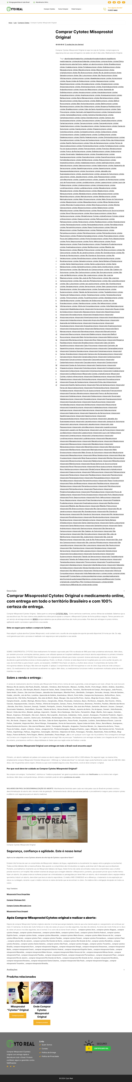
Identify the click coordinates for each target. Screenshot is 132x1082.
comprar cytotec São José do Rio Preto (81, 278)
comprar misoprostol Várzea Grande (80, 568)
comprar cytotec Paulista (73, 230)
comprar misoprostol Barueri (99, 331)
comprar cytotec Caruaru (76, 123)
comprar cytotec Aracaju (75, 92)
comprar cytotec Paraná (109, 222)
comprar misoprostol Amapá (87, 315)
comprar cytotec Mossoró (74, 208)
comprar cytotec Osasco (73, 219)
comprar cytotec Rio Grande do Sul (86, 255)
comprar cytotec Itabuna (75, 165)
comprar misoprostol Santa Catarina (79, 523)
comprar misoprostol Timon (79, 562)
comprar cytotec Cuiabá (76, 135)
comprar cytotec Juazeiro (76, 179)
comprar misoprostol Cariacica (102, 357)
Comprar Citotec (23, 23)
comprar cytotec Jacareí (78, 174)
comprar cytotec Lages (96, 182)
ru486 (71, 585)
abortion (67, 59)
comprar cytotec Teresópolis (104, 295)
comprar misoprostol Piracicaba (86, 492)
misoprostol (101, 579)
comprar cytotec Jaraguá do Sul (99, 174)
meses (78, 579)
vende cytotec (92, 585)
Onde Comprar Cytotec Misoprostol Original (42, 1011)
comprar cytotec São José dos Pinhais (80, 281)
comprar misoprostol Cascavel (87, 360)
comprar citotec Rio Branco (75, 73)
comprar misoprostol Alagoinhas (101, 312)
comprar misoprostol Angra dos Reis (89, 320)
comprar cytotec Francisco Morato (102, 149)
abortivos (93, 59)
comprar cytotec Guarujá (78, 157)
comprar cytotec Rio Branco (98, 250)
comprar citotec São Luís (76, 75)
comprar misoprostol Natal (86, 461)
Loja (15, 23)
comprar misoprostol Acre (88, 309)
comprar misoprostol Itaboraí (77, 410)
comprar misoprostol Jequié (82, 424)
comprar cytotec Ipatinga (98, 163)
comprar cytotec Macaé (95, 188)
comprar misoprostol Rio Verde (105, 514)
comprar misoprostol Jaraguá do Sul (104, 421)
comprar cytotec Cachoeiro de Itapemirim (78, 112)
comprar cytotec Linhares (93, 185)
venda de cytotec (80, 585)
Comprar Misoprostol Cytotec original (89, 374)
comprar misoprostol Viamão (105, 568)
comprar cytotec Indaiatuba (78, 163)
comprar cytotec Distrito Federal (79, 137)
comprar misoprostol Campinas (94, 351)
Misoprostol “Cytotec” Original (18, 1008)
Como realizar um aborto (87, 64)
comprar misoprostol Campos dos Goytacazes (88, 354)
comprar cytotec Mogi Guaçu (90, 205)
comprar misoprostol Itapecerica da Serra (88, 413)
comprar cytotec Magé (93, 191)
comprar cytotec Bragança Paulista (101, 106)
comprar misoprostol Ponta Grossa (78, 495)
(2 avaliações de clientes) (74, 44)
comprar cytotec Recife (83, 247)
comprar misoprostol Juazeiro (99, 427)
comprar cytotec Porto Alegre (107, 239)
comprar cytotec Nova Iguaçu (88, 213)
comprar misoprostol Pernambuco (78, 486)
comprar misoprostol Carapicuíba (78, 357)
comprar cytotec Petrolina (79, 233)
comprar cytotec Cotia (96, 132)
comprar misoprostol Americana (80, 317)
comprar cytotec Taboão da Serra (78, 292)
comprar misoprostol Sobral (100, 551)
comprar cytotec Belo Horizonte (76, 104)
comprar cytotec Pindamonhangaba (77, 236)
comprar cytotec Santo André (95, 267)
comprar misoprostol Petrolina (102, 486)
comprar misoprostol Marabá (86, 444)
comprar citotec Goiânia (99, 67)
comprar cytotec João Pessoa (92, 177)
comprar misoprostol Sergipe (89, 548)
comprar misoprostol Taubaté (105, 556)
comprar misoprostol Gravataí (78, 399)
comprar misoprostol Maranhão (80, 447)
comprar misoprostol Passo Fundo (104, 481)
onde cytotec (70, 582)
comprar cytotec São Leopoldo (107, 281)
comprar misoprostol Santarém (90, 525)
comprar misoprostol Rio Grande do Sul (79, 514)
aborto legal (106, 59)
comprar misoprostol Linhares (86, 435)
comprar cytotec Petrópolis (99, 233)
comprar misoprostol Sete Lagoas (76, 551)
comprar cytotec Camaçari (104, 112)
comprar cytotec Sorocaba (75, 289)
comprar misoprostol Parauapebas (90, 478)
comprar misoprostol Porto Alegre (104, 495)
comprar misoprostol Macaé (99, 438)
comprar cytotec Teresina (83, 295)
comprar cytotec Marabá (75, 194)
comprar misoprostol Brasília (76, 343)
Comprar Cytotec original (95, 216)
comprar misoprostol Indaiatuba (89, 407)
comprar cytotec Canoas (78, 120)
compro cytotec (101, 573)
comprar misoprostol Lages (75, 433)
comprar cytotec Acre (107, 78)
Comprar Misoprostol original (105, 469)
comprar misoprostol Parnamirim (79, 481)
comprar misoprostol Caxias (100, 362)
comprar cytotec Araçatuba (94, 92)
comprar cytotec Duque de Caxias (80, 140)
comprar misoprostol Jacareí (79, 421)
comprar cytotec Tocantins (81, 298)
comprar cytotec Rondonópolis (96, 258)
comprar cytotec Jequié (72, 177)
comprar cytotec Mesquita (80, 202)
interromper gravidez (101, 576)
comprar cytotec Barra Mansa (75, 98)
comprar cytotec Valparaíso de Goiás (82, 300)
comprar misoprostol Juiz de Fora (95, 430)
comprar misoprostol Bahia (88, 329)
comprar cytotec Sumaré (94, 289)
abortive (74, 59)
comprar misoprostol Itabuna (99, 410)
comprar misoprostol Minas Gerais (89, 455)
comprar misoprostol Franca (104, 391)
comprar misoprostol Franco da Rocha (97, 393)
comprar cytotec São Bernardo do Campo (81, 269)
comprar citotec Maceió (75, 70)
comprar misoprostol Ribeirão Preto (97, 506)
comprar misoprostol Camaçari (79, 348)
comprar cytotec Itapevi (95, 168)
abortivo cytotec (83, 59)
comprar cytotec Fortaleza (102, 146)
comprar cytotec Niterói (75, 210)
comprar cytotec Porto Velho (87, 241)
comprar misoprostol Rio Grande (78, 511)
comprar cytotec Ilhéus (94, 160)
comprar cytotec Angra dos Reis (78, 89)
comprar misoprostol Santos (75, 528)
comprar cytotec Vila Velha (94, 303)
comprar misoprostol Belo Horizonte (77, 337)
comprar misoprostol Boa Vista (88, 340)
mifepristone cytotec (89, 579)
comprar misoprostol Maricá (103, 447)
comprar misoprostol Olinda (83, 469)
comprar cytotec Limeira (74, 185)
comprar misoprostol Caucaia (78, 362)
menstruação (71, 579)
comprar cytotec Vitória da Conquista (79, 306)
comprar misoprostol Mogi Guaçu (78, 458)
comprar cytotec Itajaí (92, 165)
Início (10, 23)
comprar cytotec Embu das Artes (105, 140)
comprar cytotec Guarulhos (98, 157)
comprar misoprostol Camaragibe (104, 348)
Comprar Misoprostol (56, 365)
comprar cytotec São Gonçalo (94, 272)
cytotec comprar (113, 573)
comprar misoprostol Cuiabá (107, 371)
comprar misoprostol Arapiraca (103, 326)
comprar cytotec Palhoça (92, 219)
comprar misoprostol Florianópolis (90, 388)
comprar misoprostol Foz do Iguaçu (80, 391)
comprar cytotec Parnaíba (107, 225)
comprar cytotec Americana (78, 87)
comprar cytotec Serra (80, 286)
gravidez (89, 576)
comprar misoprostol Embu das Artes (96, 382)
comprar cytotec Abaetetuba (88, 78)
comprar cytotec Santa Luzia (88, 264)
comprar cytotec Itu (80, 171)
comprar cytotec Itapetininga (75, 168)
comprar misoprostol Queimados (79, 503)
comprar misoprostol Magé (107, 441)
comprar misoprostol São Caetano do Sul (81, 531)
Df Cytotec (72, 576)
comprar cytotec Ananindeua (100, 87)
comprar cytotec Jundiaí (78, 182)
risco (67, 585)
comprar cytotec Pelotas (92, 230)
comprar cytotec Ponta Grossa (84, 239)
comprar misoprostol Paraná (105, 475)
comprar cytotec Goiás (106, 151)
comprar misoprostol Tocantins (101, 562)
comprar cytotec (71, 78)
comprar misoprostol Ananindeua (105, 317)
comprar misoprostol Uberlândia (88, 565)
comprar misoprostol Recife (102, 503)
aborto (99, 59)
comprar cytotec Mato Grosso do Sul (103, 199)
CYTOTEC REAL (62, 614)
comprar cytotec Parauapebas (85, 225)
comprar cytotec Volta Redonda (105, 306)
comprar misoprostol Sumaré (88, 554)
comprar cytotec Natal (92, 208)
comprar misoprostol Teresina (94, 559)
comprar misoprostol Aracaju (87, 323)
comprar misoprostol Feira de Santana (94, 385)
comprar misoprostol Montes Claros (104, 458)
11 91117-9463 (112, 10)
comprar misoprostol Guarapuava (102, 399)
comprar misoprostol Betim (101, 337)
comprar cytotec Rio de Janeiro (76, 253)
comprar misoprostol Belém (84, 334)
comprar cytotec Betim (96, 104)
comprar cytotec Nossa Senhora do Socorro (101, 210)
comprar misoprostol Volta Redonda (81, 573)
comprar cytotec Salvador (76, 261)
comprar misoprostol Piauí (87, 489)
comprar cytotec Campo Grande (79, 118)
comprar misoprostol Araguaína (80, 326)
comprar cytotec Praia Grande (76, 244)
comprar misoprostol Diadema (88, 376)
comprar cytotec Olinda (77, 216)
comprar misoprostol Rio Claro (89, 509)
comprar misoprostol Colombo (78, 368)
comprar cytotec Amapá (97, 84)
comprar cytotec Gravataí (92, 154)
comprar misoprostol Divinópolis (77, 379)
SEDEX (35, 619)
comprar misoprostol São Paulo (101, 545)
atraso (79, 61)
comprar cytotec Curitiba (94, 135)
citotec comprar (101, 61)
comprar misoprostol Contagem (102, 368)
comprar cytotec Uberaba (101, 298)
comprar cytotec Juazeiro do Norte (99, 179)
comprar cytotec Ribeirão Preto (76, 250)
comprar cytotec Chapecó (90, 129)
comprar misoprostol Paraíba (84, 475)
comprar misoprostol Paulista (92, 483)
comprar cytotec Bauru (74, 101)
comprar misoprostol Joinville (76, 427)
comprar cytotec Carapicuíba (99, 120)
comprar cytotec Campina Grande (88, 115)
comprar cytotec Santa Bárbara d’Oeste (101, 261)
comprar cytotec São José (81, 275)
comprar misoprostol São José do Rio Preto (82, 540)
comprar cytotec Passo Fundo (86, 227)
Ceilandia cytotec (88, 61)
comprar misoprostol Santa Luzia (105, 523)
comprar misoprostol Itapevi (79, 416)
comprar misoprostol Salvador (77, 520)
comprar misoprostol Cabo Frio (79, 345)
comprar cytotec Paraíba (91, 222)
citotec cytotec (113, 61)
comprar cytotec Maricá (77, 196)
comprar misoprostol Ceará (89, 365)
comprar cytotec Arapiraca (78, 95)
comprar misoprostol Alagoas (77, 312)
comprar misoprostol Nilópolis (107, 461)
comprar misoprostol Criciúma (84, 371)
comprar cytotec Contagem (77, 132)
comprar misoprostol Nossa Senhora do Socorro (92, 464)
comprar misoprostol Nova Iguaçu (93, 466)
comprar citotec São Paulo (95, 75)
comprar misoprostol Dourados (102, 379)
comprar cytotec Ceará (71, 129)
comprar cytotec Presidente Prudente (102, 244)
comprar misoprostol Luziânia (78, 438)
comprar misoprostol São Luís (78, 545)
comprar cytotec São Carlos (72, 272)
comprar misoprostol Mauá (106, 452)
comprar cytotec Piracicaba (101, 236)
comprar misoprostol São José (75, 537)
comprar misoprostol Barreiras (76, 331)
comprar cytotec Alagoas (92, 81)
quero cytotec (102, 582)
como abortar (72, 64)
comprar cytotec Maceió (75, 191)
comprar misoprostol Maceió (86, 441)
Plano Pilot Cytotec (82, 582)
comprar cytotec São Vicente (104, 284)
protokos (93, 582)
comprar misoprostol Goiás (85, 396)
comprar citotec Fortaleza (80, 67)
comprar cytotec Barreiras (97, 98)
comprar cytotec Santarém (74, 267)
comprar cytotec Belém (92, 101)
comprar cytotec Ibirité (77, 160)
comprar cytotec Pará (73, 222)
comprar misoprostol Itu (82, 419)
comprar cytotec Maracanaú (95, 194)
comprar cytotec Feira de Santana (89, 143)
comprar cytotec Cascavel (96, 123)
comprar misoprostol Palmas (108, 472)
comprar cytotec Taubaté (100, 292)
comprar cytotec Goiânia (88, 151)
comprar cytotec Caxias (96, 126)
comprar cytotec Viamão (74, 303)
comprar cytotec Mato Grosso (77, 199)
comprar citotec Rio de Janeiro (97, 73)
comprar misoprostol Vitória (87, 571)
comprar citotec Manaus (93, 70)
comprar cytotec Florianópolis (80, 146)
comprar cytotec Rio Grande (98, 253)
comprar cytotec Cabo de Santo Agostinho (87, 109)
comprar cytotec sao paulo (82, 284)
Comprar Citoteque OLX (16, 900)
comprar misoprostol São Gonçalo (78, 534)
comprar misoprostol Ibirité (79, 405)
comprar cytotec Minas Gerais (101, 202)
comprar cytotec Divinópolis (101, 137)
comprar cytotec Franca (80, 149)
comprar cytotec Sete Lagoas (100, 286)
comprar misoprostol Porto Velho (91, 497)
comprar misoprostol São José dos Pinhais (85, 542)
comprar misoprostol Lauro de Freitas (100, 433)
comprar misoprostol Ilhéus (99, 405)
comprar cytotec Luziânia (76, 188)
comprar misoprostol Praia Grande (83, 500)
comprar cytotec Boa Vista (78, 106)
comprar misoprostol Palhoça (86, 472)
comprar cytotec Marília (95, 196)
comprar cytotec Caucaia (77, 126)
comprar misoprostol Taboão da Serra (80, 556)
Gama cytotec (81, 576)
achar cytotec (72, 61)
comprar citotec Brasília (105, 64)
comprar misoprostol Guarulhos (87, 402)
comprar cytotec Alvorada (78, 84)
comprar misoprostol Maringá (85, 450)
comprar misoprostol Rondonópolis (89, 517)
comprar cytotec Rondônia (74, 258)
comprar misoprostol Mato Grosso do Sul (80, 452)
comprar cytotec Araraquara (98, 95)
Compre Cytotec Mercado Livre (19, 906)
